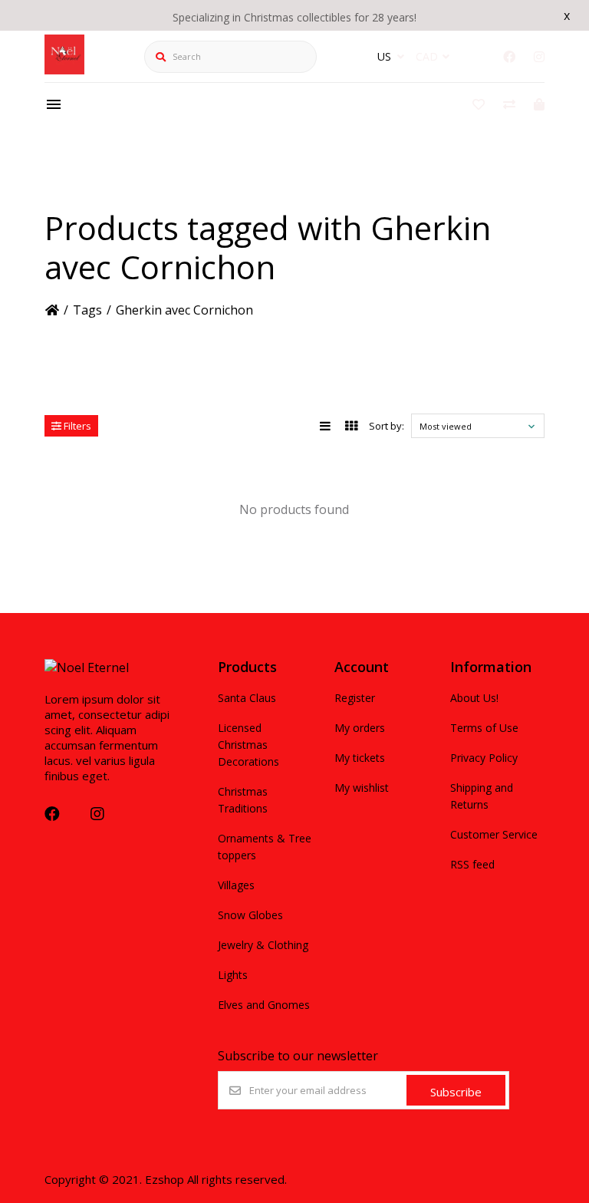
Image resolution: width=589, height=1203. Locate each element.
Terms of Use (484, 727)
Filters (76, 426)
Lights (233, 974)
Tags (87, 310)
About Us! (474, 697)
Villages (236, 885)
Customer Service (494, 834)
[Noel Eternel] (64, 69)
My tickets (359, 757)
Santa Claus (247, 697)
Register (354, 697)
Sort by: (386, 426)
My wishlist (361, 787)
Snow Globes (250, 915)
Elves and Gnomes (264, 1004)
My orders (359, 727)
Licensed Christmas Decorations (248, 744)
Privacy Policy (484, 757)
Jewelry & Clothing (263, 945)
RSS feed (472, 864)
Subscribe (456, 1091)
